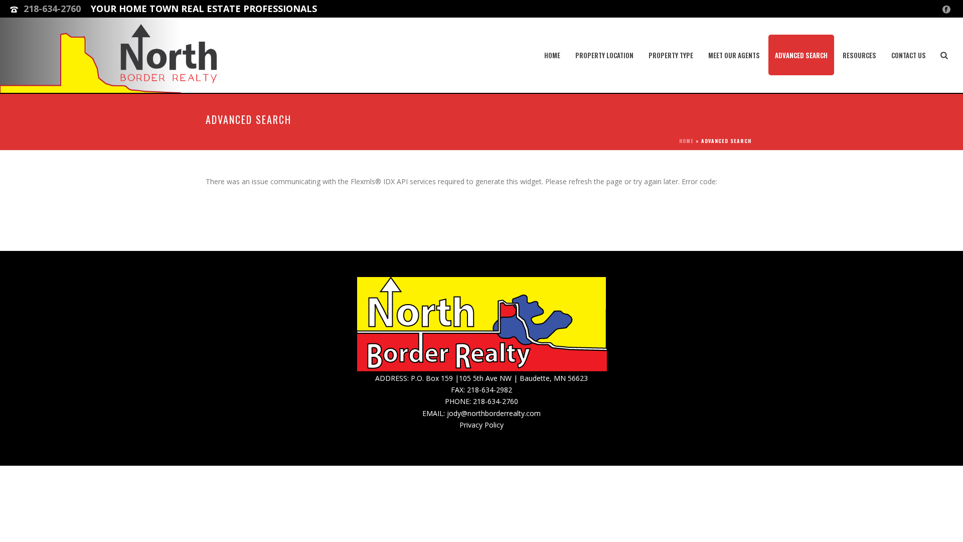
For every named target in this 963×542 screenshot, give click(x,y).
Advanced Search (801, 55)
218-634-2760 (52, 9)
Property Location (604, 55)
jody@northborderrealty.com (494, 413)
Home (552, 55)
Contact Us (908, 55)
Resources (859, 55)
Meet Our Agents (734, 55)
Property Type (671, 55)
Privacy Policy (481, 425)
